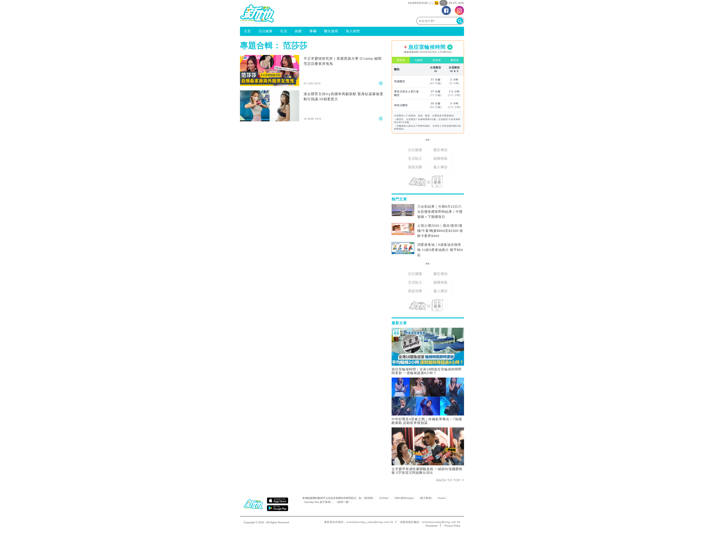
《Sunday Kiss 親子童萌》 (317, 502)
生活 (283, 31)
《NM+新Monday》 (404, 498)
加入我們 (353, 31)
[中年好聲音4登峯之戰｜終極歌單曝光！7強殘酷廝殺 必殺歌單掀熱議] (428, 396)
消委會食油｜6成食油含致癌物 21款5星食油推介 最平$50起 (440, 250)
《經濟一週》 (343, 502)
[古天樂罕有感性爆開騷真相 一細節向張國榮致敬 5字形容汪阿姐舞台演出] (428, 446)
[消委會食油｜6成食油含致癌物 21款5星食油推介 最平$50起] (403, 248)
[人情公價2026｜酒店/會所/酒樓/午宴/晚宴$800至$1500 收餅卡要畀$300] (403, 229)
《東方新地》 (425, 498)
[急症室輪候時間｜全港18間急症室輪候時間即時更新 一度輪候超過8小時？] (428, 346)
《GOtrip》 (383, 498)
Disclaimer (432, 525)
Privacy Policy (452, 525)
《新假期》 (368, 498)
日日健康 (265, 31)
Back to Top (448, 480)
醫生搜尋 (331, 31)
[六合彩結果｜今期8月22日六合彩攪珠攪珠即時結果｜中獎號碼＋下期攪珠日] (403, 210)
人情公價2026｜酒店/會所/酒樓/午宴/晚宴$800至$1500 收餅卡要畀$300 (440, 231)
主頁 (247, 31)
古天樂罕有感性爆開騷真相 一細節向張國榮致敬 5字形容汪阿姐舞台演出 (427, 471)
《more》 (441, 498)
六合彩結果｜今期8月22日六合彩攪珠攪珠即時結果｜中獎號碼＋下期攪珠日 (440, 212)
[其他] (381, 85)
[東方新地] (296, 13)
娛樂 (298, 31)
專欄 (312, 31)
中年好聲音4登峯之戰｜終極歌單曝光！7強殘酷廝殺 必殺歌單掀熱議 (427, 421)
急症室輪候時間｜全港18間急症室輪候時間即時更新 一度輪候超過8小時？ (427, 371)
